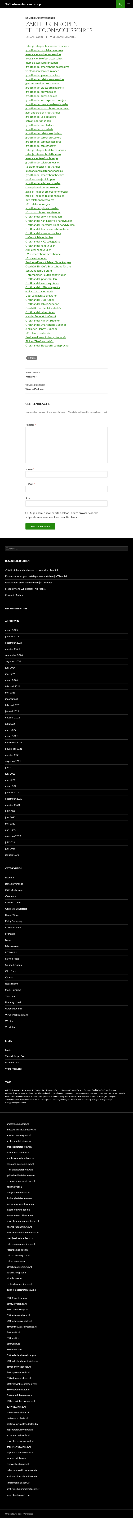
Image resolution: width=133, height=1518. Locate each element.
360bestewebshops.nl (18, 1315)
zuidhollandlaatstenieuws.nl (22, 1289)
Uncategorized (46, 18)
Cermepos (10, 896)
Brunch (58, 1090)
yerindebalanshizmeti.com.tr (22, 1476)
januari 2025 (12, 636)
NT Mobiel (31, 18)
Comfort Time (12, 902)
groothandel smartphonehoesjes (44, 174)
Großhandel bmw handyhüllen (43, 216)
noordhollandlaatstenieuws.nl (23, 1232)
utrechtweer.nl (14, 1278)
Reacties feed (12, 1062)
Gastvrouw (102, 1093)
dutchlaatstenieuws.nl (18, 1152)
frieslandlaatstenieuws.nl (20, 1169)
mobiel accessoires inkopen (41, 62)
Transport (112, 1096)
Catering (87, 1090)
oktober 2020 (12, 804)
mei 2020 (10, 823)
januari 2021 (12, 792)
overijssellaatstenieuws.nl (20, 1238)
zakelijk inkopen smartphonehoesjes (47, 191)
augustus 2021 (13, 761)
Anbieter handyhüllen (38, 249)
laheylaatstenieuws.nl (18, 1192)
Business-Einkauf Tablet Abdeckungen (48, 262)
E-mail (30, 483)
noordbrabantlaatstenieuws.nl (23, 1221)
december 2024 (13, 642)
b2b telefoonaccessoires (39, 199)
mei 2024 (10, 673)
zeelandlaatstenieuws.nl (19, 1283)
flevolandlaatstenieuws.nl (20, 1163)
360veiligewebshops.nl (19, 1378)
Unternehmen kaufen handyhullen (45, 274)
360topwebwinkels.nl (18, 1372)
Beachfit (9, 877)
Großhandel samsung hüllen (42, 283)
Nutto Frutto (12, 958)
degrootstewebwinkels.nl (20, 1429)
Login (8, 1049)
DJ (32, 1093)
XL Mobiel (10, 1027)
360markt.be (13, 1343)
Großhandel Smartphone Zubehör (45, 324)
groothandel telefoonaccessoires (44, 79)
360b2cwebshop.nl (17, 1303)
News (8, 939)
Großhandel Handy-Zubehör (42, 320)
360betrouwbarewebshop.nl (22, 1326)
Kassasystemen (13, 927)
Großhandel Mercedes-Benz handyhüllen (50, 224)
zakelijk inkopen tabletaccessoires (45, 149)
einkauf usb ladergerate (39, 291)
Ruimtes (19, 1096)
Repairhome (11, 983)
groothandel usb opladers (40, 116)
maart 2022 (11, 736)
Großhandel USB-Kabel (39, 299)
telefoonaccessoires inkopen (42, 70)
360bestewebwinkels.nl (19, 1320)
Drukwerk (46, 1093)
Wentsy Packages (35, 387)
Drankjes (38, 1093)
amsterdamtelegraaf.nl (19, 1135)
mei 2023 (10, 692)
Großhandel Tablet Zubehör (42, 303)
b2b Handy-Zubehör (37, 333)
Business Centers (68, 1090)
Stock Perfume (13, 989)
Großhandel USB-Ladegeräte (42, 287)
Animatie (17, 1090)
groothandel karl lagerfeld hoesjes (45, 100)
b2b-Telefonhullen (36, 258)
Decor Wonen (12, 914)
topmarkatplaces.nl (17, 1458)
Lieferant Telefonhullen (39, 237)
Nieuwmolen (12, 946)
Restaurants (10, 1096)
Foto (87, 1093)
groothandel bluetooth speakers (44, 87)
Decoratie (26, 1093)
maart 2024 (11, 680)
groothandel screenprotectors (43, 137)
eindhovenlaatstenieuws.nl (21, 1158)
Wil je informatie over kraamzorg (77, 1099)
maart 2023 (11, 698)
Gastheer (93, 1093)
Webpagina (58, 1099)
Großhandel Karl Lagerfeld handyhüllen (49, 220)
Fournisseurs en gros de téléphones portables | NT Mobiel (36, 576)
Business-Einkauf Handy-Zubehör (45, 337)
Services (26, 1096)
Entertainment (57, 1093)
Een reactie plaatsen (64, 37)
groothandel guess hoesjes (41, 95)
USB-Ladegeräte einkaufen (41, 295)
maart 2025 (11, 630)
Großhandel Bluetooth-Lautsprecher (47, 345)
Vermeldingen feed (15, 1056)
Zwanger (95, 1099)
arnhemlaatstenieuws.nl (19, 1140)
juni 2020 (10, 817)
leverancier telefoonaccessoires (44, 58)
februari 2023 (12, 705)
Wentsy (9, 1021)
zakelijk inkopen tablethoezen (43, 154)
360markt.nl (13, 1332)
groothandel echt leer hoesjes (42, 183)
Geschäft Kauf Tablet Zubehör (43, 308)
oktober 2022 (12, 717)
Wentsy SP (33, 374)
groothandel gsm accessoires (42, 75)
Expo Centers (79, 1093)
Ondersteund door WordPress (19, 1513)
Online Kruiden (13, 964)
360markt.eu (13, 1338)
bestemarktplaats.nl (17, 1418)
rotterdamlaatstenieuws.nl (21, 1243)
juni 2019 (10, 848)
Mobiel (32, 358)
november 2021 (13, 748)
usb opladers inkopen (38, 120)
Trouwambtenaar (12, 1099)
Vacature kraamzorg (38, 1099)
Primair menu (129, 4)
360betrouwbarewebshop (23, 4)
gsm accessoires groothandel (42, 83)
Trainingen (102, 1096)
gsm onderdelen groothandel (42, 112)
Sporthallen (69, 1096)
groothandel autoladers (39, 125)
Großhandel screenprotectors (43, 233)
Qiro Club (10, 971)
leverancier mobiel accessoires (43, 54)
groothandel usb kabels (39, 129)
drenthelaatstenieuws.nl (19, 1146)
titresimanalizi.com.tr (18, 1482)
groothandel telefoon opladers (43, 133)
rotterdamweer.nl (16, 1261)
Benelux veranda (14, 883)
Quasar (9, 977)
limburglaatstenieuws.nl (19, 1198)
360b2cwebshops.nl (17, 1309)
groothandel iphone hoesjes (42, 208)
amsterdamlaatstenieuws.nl (21, 1129)
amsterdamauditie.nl (18, 1123)
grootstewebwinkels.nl (19, 1446)
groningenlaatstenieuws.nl (21, 1180)
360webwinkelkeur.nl (18, 1389)
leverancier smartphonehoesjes (44, 170)
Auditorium (36, 1090)
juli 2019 (10, 842)
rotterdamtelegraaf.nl (18, 1255)
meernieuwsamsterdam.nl (20, 1203)
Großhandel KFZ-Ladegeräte (42, 241)
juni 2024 (10, 667)
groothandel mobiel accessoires (44, 50)
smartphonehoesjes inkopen (42, 187)
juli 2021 (10, 767)
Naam (29, 469)
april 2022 (10, 729)
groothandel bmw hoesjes (40, 91)
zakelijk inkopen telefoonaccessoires (47, 45)
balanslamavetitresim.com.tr (22, 1470)
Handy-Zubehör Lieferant (40, 316)
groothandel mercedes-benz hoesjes (46, 104)
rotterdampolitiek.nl (17, 1249)
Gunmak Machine (14, 594)
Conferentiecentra (108, 1090)
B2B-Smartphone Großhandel (43, 253)
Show (33, 1096)
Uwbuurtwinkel (13, 1008)
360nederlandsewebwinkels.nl (23, 1360)
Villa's (49, 1099)
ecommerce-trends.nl (18, 1435)
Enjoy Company (13, 921)
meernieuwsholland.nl (18, 1209)
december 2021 (13, 742)
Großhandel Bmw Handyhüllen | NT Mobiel (28, 582)
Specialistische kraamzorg (53, 1096)
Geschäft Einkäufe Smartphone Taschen (48, 266)
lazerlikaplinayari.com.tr (20, 1495)
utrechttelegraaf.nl (16, 1272)
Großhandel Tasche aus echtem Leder (47, 229)
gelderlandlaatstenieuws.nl (21, 1175)
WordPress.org (13, 1068)
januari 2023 (12, 711)
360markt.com (14, 1349)
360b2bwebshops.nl (17, 1297)
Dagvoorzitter (11, 1093)
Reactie (30, 424)
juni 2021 (10, 773)
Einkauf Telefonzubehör (39, 341)
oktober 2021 (12, 754)
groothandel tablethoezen (40, 145)
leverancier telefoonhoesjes (41, 158)
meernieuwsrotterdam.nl (20, 1215)
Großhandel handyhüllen (40, 245)
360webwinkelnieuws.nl (20, 1395)
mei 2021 (10, 779)
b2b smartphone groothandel (42, 212)
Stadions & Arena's (90, 1096)
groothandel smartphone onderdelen (47, 108)
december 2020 (13, 798)
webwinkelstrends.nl (18, 1463)
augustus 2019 (13, 836)
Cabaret (80, 1090)
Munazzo (10, 933)
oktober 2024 (12, 648)
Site (27, 498)
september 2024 (14, 655)
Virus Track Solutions (16, 1014)
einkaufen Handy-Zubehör (41, 328)
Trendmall (10, 996)
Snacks (39, 1096)
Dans (19, 1093)
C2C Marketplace (14, 889)
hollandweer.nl (15, 1186)
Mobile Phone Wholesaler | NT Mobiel (25, 588)
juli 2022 (10, 723)
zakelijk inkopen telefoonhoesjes (44, 195)
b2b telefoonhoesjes (37, 204)
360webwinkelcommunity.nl (22, 1383)
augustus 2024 (13, 661)
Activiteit (9, 1090)
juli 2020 (10, 811)
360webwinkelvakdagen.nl (21, 1400)
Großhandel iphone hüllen (41, 278)
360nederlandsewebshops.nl (22, 1355)
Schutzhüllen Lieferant (38, 270)
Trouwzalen (24, 1099)
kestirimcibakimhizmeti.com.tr (23, 1488)
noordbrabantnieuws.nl (19, 1226)
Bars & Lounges (48, 1090)
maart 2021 (11, 786)
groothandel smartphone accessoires (47, 66)
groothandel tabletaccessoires (43, 141)
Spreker (78, 1096)
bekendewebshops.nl (18, 1412)
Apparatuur (26, 1090)
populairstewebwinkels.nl (20, 1452)
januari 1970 (12, 854)
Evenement (68, 1093)
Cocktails (96, 1090)
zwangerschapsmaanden (15, 1102)
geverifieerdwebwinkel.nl (20, 1440)
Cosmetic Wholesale (16, 908)
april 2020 (10, 829)
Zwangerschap (105, 1099)
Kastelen (122, 1093)
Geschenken (113, 1093)
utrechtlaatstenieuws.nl (19, 1266)
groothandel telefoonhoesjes (42, 162)
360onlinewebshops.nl (19, 1366)
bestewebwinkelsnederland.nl (22, 1423)
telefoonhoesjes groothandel (42, 166)
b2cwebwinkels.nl (16, 1406)
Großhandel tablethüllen (40, 312)
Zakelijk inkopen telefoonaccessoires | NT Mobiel (31, 570)
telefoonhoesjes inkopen (40, 179)
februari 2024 (12, 686)
